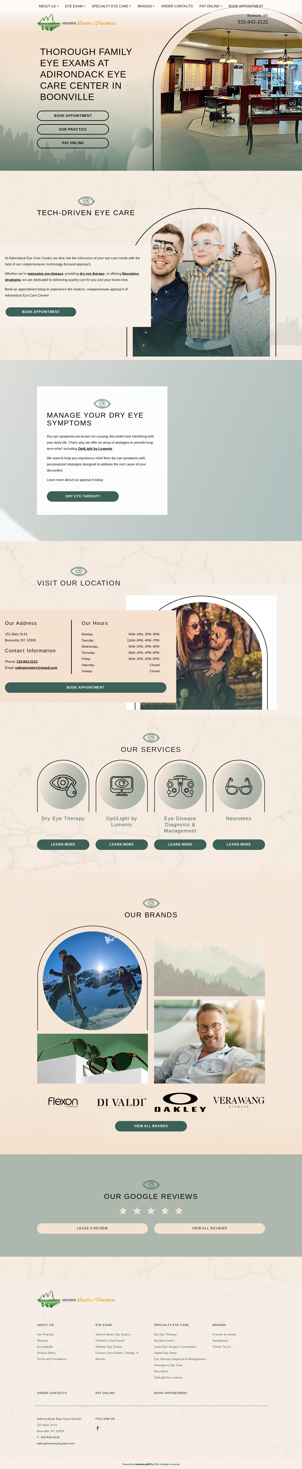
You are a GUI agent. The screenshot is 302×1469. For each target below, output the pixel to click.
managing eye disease (45, 273)
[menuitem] (48, 6)
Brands (145, 6)
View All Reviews (209, 1228)
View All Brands (151, 1126)
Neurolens (161, 1371)
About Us (47, 6)
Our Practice (73, 129)
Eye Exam (74, 6)
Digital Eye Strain (165, 1352)
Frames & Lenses (224, 1334)
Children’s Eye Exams (110, 1340)
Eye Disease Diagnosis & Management (180, 1359)
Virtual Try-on (222, 1346)
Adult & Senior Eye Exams (113, 1334)
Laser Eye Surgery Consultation (175, 1346)
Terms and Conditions (51, 1359)
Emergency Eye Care (168, 1365)
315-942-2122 (253, 22)
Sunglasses (220, 1340)
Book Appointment (246, 6)
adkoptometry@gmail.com (36, 667)
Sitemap (42, 1340)
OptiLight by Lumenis (95, 448)
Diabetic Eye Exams (109, 1346)
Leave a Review (92, 1228)
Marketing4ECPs (144, 1464)
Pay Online (209, 6)
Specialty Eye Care (110, 6)
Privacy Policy (46, 1352)
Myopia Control (164, 1340)
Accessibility (45, 1346)
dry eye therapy (92, 273)
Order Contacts (177, 6)
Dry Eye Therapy (83, 496)
